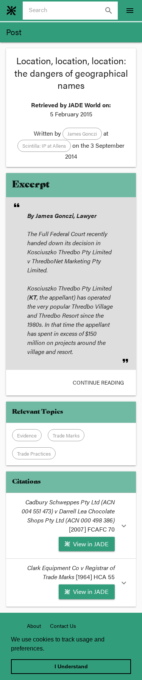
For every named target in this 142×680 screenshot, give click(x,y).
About (34, 625)
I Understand (71, 666)
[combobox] (73, 11)
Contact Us (63, 625)
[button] (82, 134)
